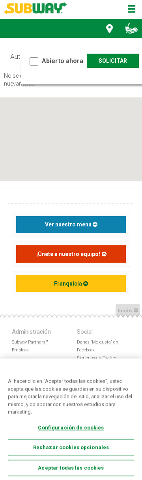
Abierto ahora (62, 61)
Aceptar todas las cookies (71, 468)
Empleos (20, 350)
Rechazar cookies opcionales (71, 447)
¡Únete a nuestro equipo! (68, 254)
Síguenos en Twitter (97, 357)
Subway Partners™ (30, 342)
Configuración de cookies (71, 427)
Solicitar (113, 61)
